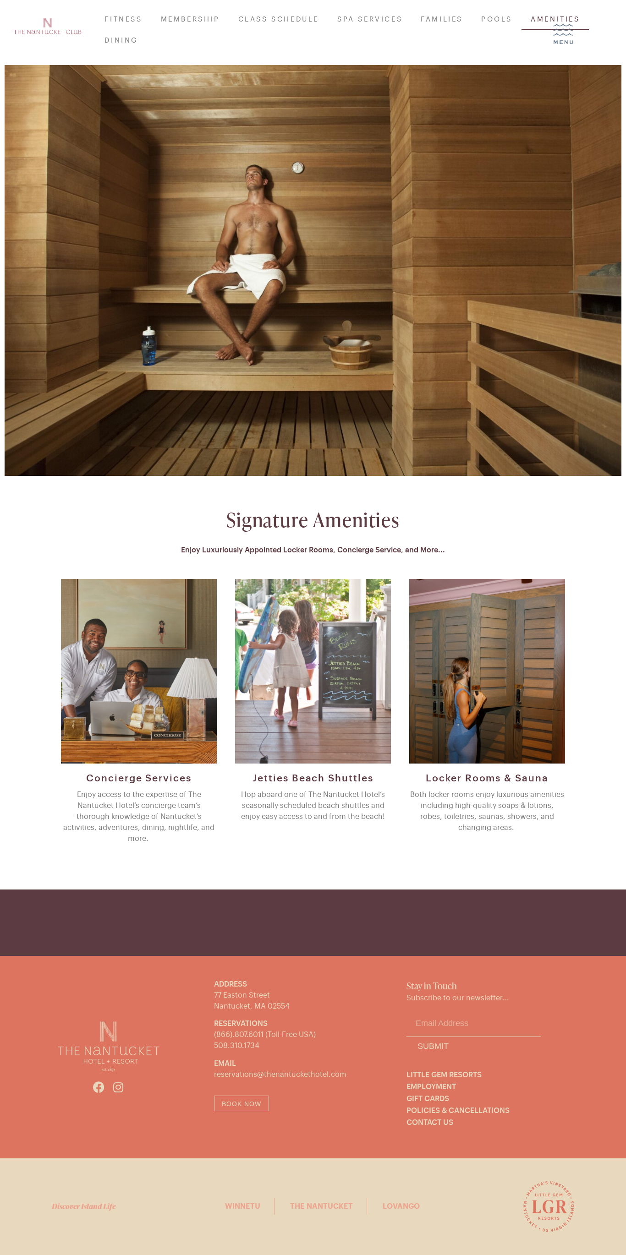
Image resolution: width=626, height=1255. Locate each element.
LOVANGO (401, 1206)
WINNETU (242, 1206)
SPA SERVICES (369, 19)
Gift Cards (427, 1098)
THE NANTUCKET (321, 1206)
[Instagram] (118, 1087)
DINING (121, 40)
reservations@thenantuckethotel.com (280, 1074)
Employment (431, 1087)
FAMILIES (442, 19)
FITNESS (123, 19)
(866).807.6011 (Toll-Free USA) (265, 1034)
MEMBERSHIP (190, 19)
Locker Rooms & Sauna (487, 778)
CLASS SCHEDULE (278, 19)
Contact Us (429, 1122)
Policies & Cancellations (458, 1110)
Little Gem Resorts (444, 1075)
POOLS (496, 19)
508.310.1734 (236, 1045)
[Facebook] (98, 1087)
